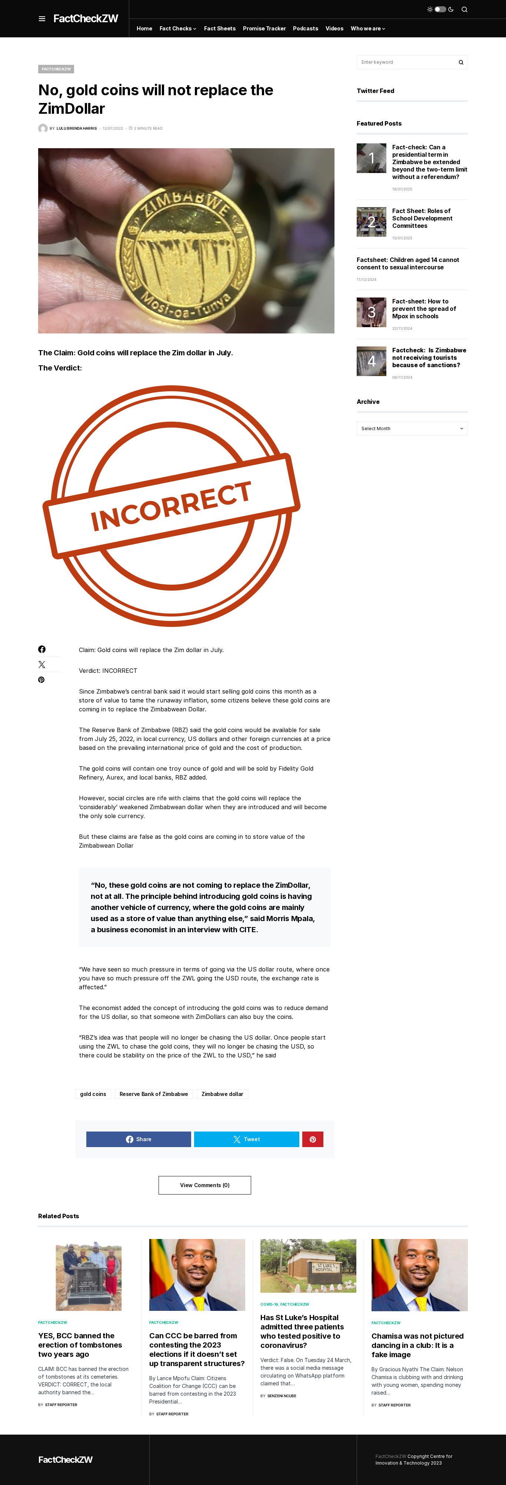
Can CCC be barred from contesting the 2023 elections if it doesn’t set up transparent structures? (197, 1349)
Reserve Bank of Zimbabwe (154, 1094)
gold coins (93, 1094)
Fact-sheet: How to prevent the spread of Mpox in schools (424, 309)
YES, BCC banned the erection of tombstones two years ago (80, 1345)
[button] (42, 18)
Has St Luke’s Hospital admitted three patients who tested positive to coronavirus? (302, 1331)
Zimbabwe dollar (222, 1094)
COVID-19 (269, 1304)
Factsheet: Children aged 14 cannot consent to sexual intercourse (408, 263)
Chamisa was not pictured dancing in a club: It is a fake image (418, 1345)
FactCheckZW (85, 18)
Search (461, 62)
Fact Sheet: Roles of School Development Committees (422, 218)
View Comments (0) (204, 1185)
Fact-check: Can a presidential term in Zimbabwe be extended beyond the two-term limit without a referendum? (429, 161)
